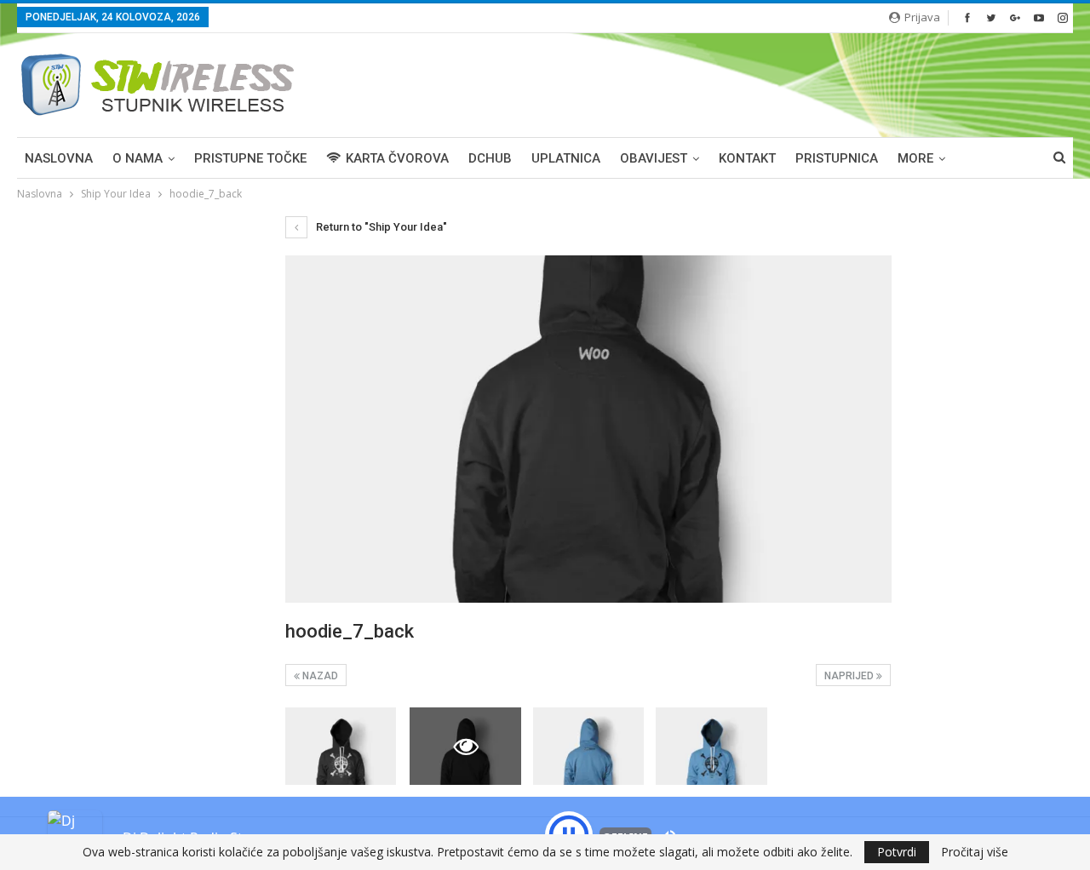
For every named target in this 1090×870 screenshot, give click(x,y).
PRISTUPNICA (836, 158)
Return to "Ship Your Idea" (380, 226)
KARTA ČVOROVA (397, 158)
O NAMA (137, 158)
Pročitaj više (974, 852)
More (915, 158)
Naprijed (850, 676)
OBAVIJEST (653, 158)
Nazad (319, 676)
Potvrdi (896, 852)
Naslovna (59, 158)
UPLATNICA (565, 158)
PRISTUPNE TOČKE (250, 158)
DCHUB (490, 158)
